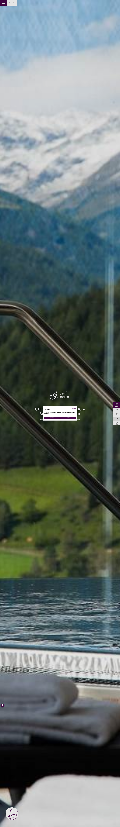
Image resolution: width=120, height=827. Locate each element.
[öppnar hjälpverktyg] (2, 705)
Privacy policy (73, 408)
